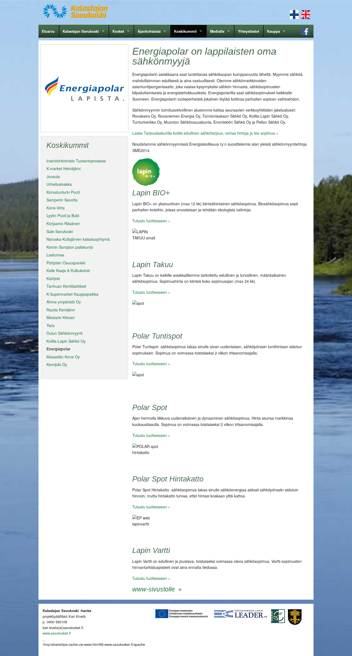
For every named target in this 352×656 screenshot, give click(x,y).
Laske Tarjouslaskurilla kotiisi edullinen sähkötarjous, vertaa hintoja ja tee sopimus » (205, 133)
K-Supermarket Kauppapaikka (72, 294)
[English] (306, 14)
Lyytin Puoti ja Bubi (62, 215)
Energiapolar (58, 348)
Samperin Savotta (62, 200)
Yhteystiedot (248, 31)
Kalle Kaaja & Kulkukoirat (68, 270)
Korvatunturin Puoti (63, 192)
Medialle (217, 31)
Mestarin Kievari (60, 317)
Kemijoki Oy (56, 364)
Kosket (118, 31)
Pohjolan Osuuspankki (65, 262)
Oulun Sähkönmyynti (64, 333)
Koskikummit (185, 31)
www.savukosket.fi (57, 633)
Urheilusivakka (59, 184)
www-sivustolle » (157, 589)
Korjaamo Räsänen (63, 223)
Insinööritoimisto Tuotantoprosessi (76, 161)
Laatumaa (55, 255)
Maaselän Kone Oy (63, 356)
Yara (50, 325)
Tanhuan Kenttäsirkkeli (66, 286)
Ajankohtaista (149, 31)
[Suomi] (294, 14)
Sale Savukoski (59, 231)
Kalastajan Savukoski (81, 31)
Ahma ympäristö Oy (63, 302)
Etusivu (48, 31)
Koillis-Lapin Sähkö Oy (66, 341)
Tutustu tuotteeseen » (151, 220)
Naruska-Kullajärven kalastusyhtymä (78, 239)
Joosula (53, 176)
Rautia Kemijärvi (60, 309)
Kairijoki (53, 278)
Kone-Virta (55, 208)
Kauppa (273, 31)
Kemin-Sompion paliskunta (69, 247)
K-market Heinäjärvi (63, 168)
